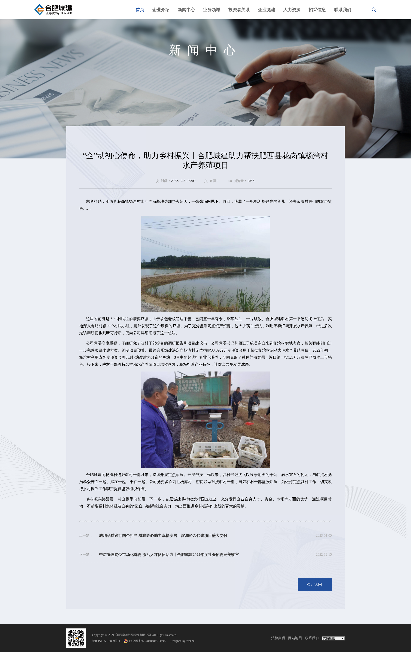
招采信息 (317, 9)
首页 (140, 9)
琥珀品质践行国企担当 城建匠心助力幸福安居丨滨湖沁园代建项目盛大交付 (163, 535)
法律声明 (278, 638)
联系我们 (342, 9)
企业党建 (266, 9)
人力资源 (292, 9)
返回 (318, 584)
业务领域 (211, 9)
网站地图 (295, 638)
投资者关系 (239, 9)
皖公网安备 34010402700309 (149, 641)
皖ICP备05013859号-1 (106, 641)
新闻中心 (186, 9)
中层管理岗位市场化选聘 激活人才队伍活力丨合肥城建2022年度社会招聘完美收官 (169, 554)
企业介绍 (161, 9)
